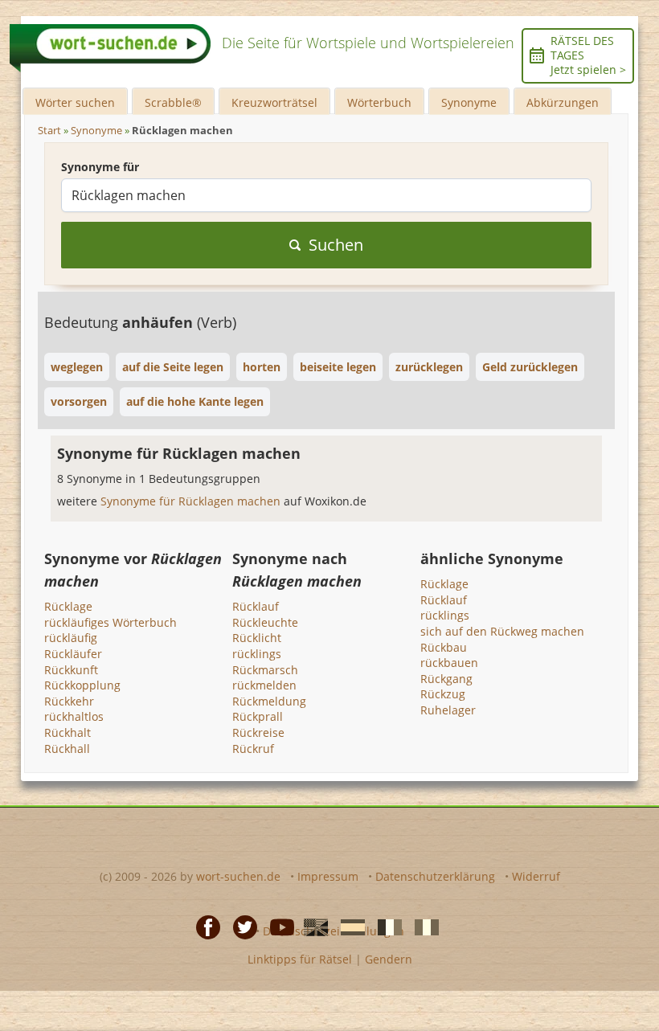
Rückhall (67, 748)
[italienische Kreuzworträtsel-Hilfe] (422, 926)
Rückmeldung (269, 701)
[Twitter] (240, 926)
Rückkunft (71, 669)
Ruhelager (448, 710)
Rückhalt (67, 732)
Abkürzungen (562, 102)
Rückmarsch (265, 669)
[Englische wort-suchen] (311, 926)
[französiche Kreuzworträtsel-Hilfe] (385, 926)
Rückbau (443, 647)
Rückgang (446, 678)
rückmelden (264, 685)
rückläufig (70, 637)
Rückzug (442, 694)
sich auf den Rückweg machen (502, 631)
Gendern (388, 959)
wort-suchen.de (238, 876)
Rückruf (253, 748)
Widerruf (536, 876)
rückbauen (449, 662)
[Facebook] (203, 926)
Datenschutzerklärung (435, 876)
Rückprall (257, 716)
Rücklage (68, 606)
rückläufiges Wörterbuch (110, 622)
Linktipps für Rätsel (300, 959)
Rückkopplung (82, 685)
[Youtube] (277, 926)
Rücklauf (255, 606)
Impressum (327, 876)
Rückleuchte (265, 622)
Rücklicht (256, 637)
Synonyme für (100, 166)
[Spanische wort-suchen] (348, 926)
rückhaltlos (74, 716)
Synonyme (469, 102)
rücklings (256, 653)
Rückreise (258, 732)
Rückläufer (73, 653)
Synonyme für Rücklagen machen (192, 501)
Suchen (336, 245)
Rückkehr (69, 701)
